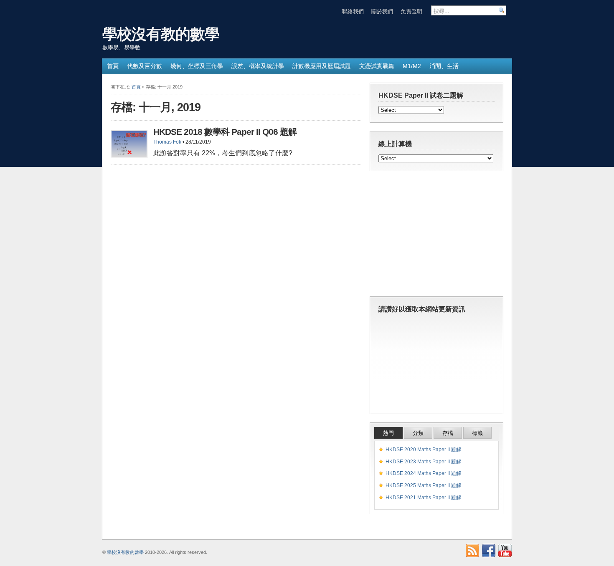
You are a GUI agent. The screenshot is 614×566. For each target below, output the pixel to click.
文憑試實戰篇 (376, 66)
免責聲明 (411, 11)
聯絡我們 (353, 11)
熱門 (388, 433)
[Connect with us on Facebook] (488, 550)
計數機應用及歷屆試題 (321, 66)
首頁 (113, 66)
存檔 (447, 433)
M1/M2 (412, 66)
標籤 (477, 433)
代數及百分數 (144, 66)
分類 (418, 433)
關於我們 (382, 11)
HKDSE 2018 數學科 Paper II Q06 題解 (225, 132)
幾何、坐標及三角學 (196, 66)
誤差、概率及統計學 (257, 66)
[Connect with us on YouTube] (505, 550)
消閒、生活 (444, 66)
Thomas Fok (167, 142)
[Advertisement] (436, 236)
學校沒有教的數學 (160, 34)
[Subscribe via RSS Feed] (472, 550)
